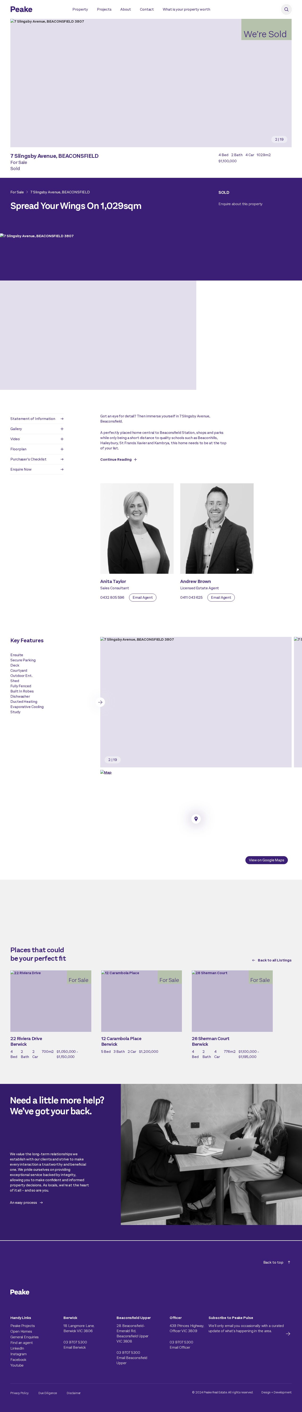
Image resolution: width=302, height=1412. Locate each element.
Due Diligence (47, 1393)
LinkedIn (17, 1348)
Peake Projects (22, 1325)
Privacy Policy (19, 1393)
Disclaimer (74, 1393)
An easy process (23, 1202)
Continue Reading (116, 459)
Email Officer (180, 1347)
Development (283, 1392)
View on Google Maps (266, 860)
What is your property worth (186, 9)
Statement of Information (32, 418)
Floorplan (18, 449)
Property (80, 9)
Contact (147, 9)
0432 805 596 (112, 597)
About (125, 9)
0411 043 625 (191, 597)
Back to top (273, 1262)
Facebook (18, 1359)
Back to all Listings (275, 960)
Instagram (18, 1353)
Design (266, 1392)
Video (15, 438)
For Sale (17, 192)
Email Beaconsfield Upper (132, 1360)
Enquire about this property (240, 203)
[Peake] (36, 10)
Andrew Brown (195, 581)
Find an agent (21, 1342)
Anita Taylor (113, 581)
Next (100, 702)
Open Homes (21, 1331)
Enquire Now (21, 469)
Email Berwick (74, 1347)
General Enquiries (24, 1337)
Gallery (16, 428)
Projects (104, 9)
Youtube (17, 1365)
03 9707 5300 (75, 1342)
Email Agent (143, 597)
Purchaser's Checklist (28, 459)
